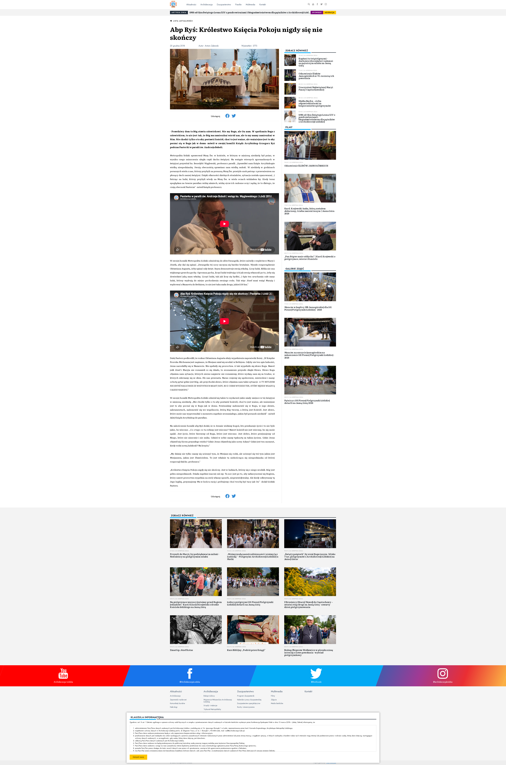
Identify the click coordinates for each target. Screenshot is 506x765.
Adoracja (329, 12)
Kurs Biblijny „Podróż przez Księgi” (246, 650)
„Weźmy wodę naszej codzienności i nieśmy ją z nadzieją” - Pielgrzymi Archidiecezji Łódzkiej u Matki (252, 556)
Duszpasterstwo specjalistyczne (248, 703)
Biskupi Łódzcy (209, 696)
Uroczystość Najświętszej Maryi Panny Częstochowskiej (316, 88)
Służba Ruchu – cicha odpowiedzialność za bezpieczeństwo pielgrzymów (315, 103)
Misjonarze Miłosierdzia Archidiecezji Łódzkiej (218, 700)
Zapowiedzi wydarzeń (178, 699)
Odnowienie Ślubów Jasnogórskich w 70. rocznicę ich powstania (316, 76)
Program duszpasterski (245, 696)
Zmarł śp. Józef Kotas (181, 650)
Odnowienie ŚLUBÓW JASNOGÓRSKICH (306, 165)
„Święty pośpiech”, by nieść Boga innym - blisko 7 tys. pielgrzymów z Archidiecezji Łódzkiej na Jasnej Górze (309, 556)
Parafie (238, 4)
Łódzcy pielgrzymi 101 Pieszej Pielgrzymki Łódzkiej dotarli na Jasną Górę (250, 603)
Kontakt (262, 4)
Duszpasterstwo (224, 4)
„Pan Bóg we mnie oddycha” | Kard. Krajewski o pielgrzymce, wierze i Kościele (309, 257)
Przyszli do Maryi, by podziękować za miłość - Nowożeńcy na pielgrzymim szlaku (194, 555)
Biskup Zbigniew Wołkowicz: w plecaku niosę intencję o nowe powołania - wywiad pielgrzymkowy (308, 652)
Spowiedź (317, 12)
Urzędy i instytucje (210, 705)
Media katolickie (277, 703)
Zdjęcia (274, 699)
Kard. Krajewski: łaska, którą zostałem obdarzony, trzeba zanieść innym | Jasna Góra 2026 (309, 211)
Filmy (273, 696)
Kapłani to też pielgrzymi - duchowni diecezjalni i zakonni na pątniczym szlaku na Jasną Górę (316, 62)
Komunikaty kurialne (177, 703)
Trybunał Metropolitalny (212, 709)
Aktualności (191, 4)
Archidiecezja (206, 4)
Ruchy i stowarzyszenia (245, 707)
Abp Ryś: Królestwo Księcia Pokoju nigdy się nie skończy (246, 33)
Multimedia (250, 4)
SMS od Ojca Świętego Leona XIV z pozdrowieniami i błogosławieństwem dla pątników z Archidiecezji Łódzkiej (250, 12)
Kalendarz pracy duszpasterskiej (249, 699)
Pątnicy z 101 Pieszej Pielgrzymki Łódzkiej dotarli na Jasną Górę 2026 (307, 402)
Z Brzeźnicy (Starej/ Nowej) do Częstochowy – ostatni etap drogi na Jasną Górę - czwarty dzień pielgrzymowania (308, 604)
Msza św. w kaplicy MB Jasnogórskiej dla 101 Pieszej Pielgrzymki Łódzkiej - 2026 (308, 308)
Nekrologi (173, 707)
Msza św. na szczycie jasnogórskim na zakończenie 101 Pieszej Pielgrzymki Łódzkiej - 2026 (309, 355)
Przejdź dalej (138, 757)
